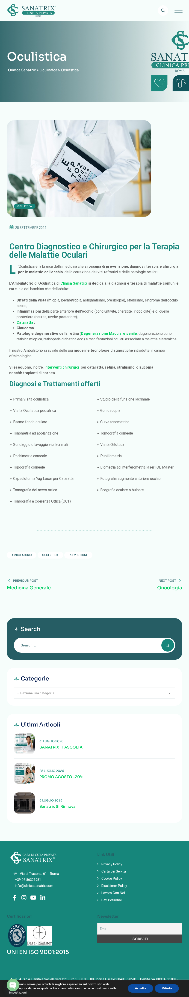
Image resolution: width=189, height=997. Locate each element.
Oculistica (24, 206)
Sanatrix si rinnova (57, 806)
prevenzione (78, 555)
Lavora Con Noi (113, 893)
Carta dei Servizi (113, 871)
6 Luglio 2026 (50, 800)
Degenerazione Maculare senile (109, 333)
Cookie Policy (111, 878)
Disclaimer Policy (114, 886)
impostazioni (18, 993)
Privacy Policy (111, 864)
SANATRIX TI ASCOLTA (61, 747)
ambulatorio (22, 555)
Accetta (140, 988)
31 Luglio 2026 (51, 741)
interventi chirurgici (61, 367)
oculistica (50, 555)
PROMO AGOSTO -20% (61, 777)
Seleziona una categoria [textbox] (36, 693)
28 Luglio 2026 (51, 771)
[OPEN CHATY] (13, 985)
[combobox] (94, 693)
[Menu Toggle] (177, 10)
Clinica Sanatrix (73, 283)
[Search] (163, 10)
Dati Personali (111, 900)
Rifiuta (167, 988)
